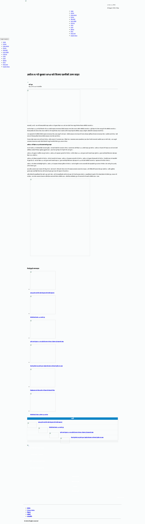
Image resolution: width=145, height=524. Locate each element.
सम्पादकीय (29, 516)
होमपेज (28, 508)
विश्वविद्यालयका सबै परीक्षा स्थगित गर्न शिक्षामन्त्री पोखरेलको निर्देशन (42, 390)
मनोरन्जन (73, 24)
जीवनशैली (73, 19)
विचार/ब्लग (73, 34)
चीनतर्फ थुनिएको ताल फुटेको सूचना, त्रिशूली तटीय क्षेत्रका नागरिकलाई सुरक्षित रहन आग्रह (46, 366)
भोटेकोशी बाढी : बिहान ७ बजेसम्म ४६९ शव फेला (39, 415)
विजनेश (72, 17)
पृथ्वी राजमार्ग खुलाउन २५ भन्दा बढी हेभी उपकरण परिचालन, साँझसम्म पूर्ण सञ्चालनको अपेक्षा (47, 341)
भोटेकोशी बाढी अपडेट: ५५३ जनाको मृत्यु (37, 317)
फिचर (72, 32)
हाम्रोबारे (29, 514)
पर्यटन (72, 26)
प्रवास (72, 28)
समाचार (72, 13)
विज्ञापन (29, 512)
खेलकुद (72, 30)
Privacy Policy (31, 510)
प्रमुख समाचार (74, 15)
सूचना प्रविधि (73, 21)
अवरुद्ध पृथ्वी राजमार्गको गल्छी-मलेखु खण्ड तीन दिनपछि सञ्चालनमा (42, 293)
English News (74, 36)
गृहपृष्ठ (72, 11)
